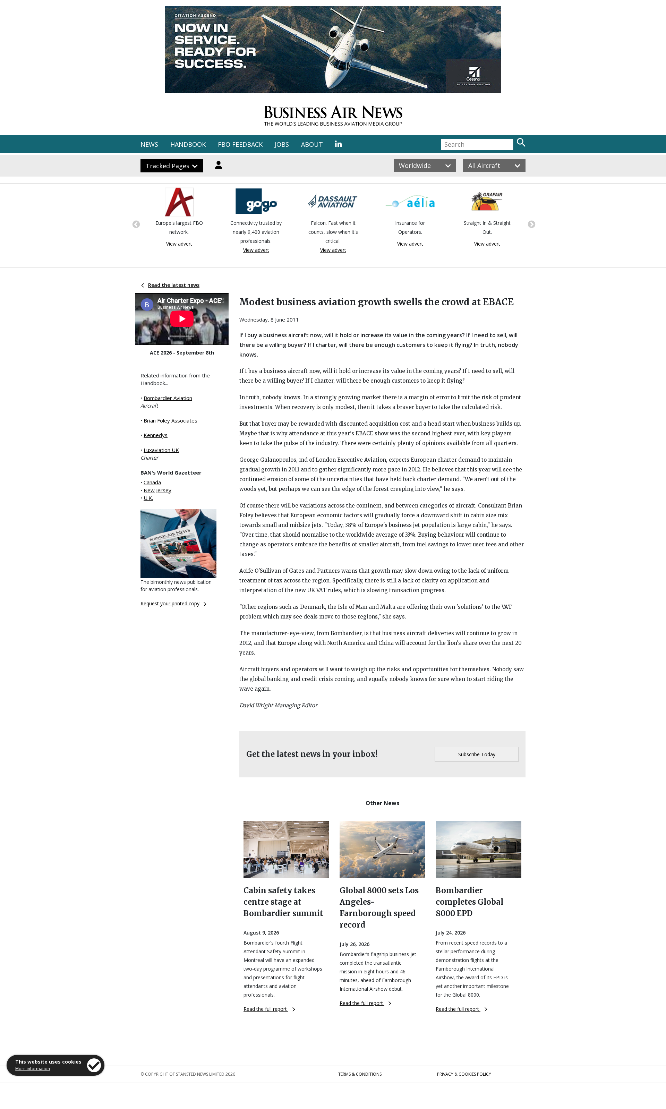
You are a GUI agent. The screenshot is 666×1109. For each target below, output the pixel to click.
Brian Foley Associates (170, 420)
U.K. (148, 497)
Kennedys (156, 435)
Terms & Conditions (360, 1074)
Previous (135, 223)
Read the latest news (173, 285)
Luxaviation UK (161, 449)
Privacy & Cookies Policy (464, 1074)
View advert (179, 243)
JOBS (282, 144)
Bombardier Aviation (168, 397)
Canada (152, 482)
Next (530, 223)
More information (32, 1069)
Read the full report (266, 1009)
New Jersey (157, 490)
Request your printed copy (169, 603)
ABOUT (312, 144)
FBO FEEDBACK (240, 144)
